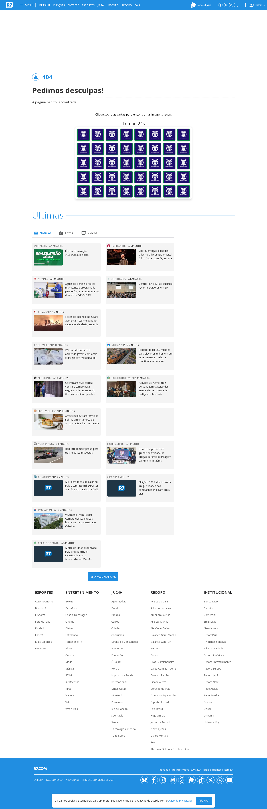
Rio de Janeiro (119, 709)
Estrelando (71, 635)
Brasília (44, 5)
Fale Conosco (54, 779)
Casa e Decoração (76, 615)
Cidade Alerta (158, 682)
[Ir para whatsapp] (220, 780)
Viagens (69, 695)
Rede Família (211, 695)
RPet (68, 688)
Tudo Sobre (118, 735)
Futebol (39, 628)
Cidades (116, 628)
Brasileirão (41, 608)
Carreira (208, 608)
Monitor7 (116, 695)
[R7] (41, 768)
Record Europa (212, 668)
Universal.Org (211, 722)
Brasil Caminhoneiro (162, 662)
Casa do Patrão (160, 675)
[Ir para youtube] (229, 780)
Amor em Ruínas (160, 615)
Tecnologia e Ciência (123, 729)
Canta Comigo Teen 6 (163, 668)
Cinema (69, 621)
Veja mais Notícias (103, 577)
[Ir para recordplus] (192, 780)
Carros (115, 621)
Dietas (69, 628)
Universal (209, 715)
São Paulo (117, 715)
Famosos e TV (73, 641)
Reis (153, 742)
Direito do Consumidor (124, 641)
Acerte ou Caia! (159, 601)
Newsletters (211, 628)
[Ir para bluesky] (144, 780)
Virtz (67, 702)
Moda (68, 662)
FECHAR (204, 801)
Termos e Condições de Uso (98, 779)
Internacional (119, 682)
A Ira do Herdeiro (161, 608)
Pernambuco (118, 702)
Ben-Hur (155, 648)
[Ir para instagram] (231, 5)
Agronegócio (118, 601)
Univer (207, 709)
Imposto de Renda (122, 675)
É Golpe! (116, 662)
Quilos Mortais (159, 735)
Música (69, 668)
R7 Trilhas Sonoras (215, 641)
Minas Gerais (119, 688)
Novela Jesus (158, 729)
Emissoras (210, 621)
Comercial (210, 615)
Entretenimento (82, 592)
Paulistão (40, 648)
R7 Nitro (70, 675)
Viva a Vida (71, 709)
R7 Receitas (72, 682)
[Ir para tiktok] (201, 780)
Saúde (115, 722)
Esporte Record (160, 702)
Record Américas (214, 655)
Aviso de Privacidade (180, 800)
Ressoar (208, 702)
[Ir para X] (226, 5)
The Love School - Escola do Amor (171, 749)
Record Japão (212, 675)
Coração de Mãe (160, 688)
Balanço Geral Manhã (163, 635)
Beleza (69, 601)
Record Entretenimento (217, 662)
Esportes (88, 5)
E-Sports (40, 615)
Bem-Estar (71, 608)
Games (69, 655)
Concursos (117, 635)
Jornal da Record (160, 722)
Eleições (59, 5)
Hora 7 (115, 668)
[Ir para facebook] (221, 5)
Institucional (218, 592)
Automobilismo (44, 601)
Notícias (45, 233)
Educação (117, 655)
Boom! (155, 655)
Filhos (68, 648)
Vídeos (92, 233)
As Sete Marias (159, 621)
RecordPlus (210, 635)
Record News (131, 5)
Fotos (69, 233)
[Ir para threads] (182, 780)
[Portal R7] (9, 5)
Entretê (73, 5)
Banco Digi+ (211, 601)
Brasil (114, 608)
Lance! (39, 635)
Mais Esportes (43, 641)
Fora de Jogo (42, 621)
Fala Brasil (157, 709)
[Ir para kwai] (173, 780)
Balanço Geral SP (161, 641)
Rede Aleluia (211, 688)
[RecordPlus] (201, 5)
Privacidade (72, 779)
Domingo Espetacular (163, 695)
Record (113, 5)
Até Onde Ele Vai (160, 628)
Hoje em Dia (158, 715)
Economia (117, 648)
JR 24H (101, 5)
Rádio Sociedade (213, 648)
